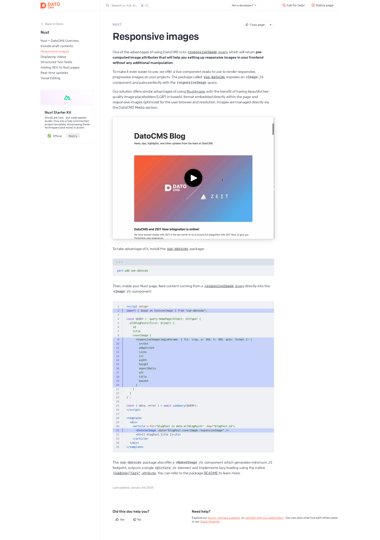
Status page (324, 5)
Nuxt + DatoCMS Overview (60, 41)
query (207, 52)
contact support (229, 518)
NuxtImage (196, 91)
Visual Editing (51, 78)
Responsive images (55, 51)
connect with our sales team (264, 518)
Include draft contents (57, 46)
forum (212, 518)
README (211, 473)
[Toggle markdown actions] (270, 24)
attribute (134, 473)
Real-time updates (54, 73)
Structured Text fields (56, 62)
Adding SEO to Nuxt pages (60, 67)
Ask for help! (296, 5)
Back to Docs (54, 24)
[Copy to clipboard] (269, 270)
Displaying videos (53, 57)
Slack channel (209, 521)
